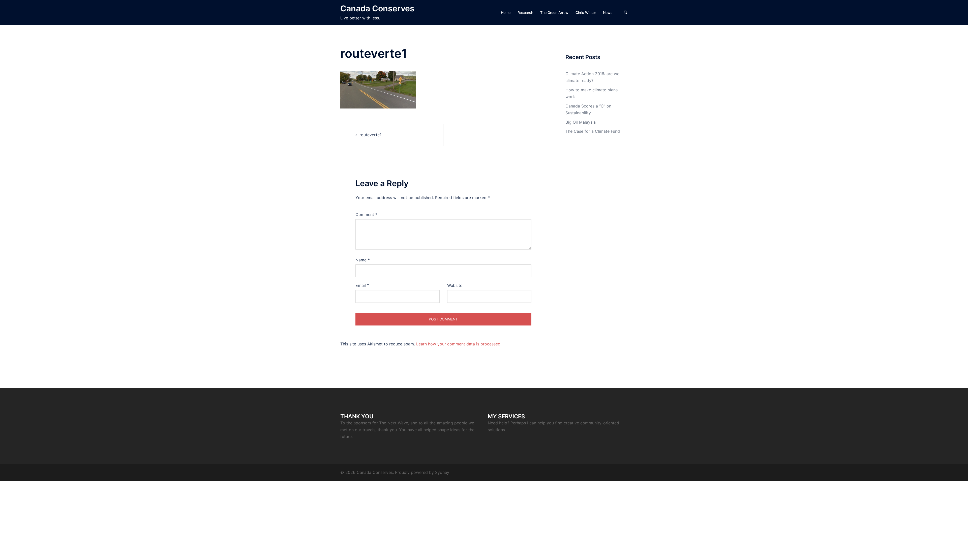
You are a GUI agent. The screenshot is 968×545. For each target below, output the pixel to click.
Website (454, 285)
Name (362, 259)
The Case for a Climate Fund (592, 131)
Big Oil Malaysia (580, 122)
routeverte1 (370, 134)
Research (525, 12)
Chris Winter (586, 12)
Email (362, 285)
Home (505, 12)
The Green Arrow (554, 12)
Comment (366, 214)
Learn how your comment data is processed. (458, 343)
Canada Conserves (377, 8)
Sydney (442, 472)
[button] (626, 13)
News (608, 12)
